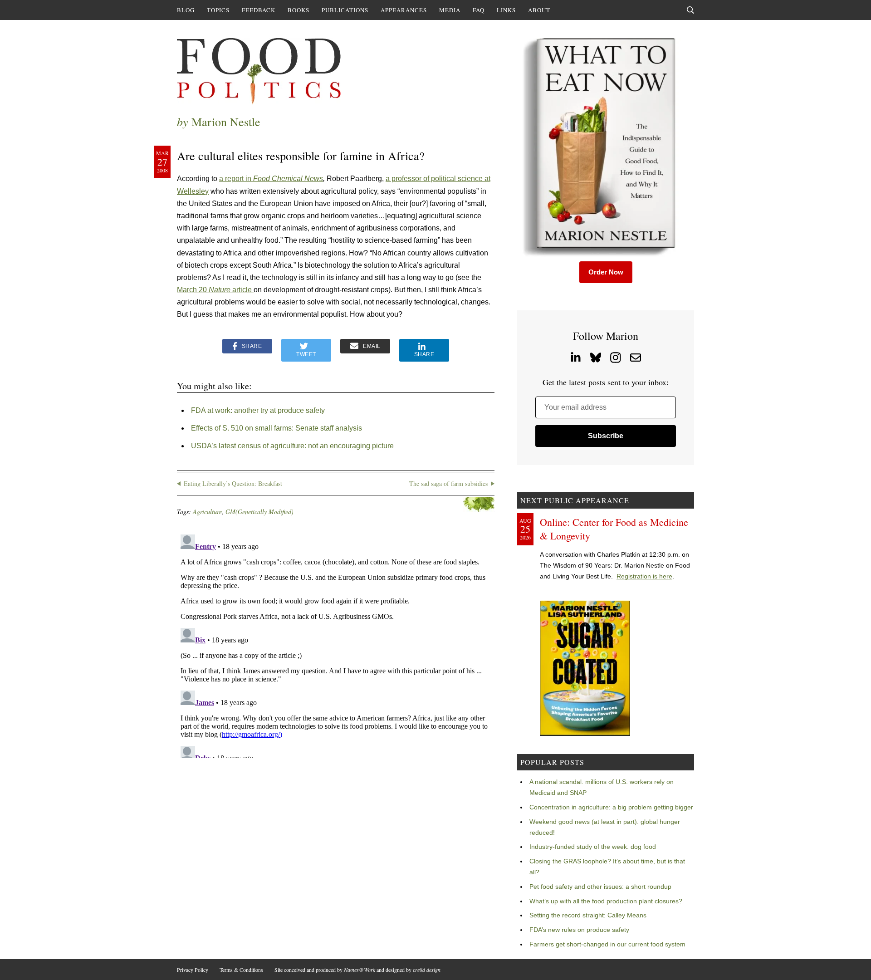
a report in (236, 178)
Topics (218, 10)
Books (298, 10)
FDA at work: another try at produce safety (258, 410)
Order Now (605, 272)
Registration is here (644, 576)
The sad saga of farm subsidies (448, 483)
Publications (345, 10)
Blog (186, 10)
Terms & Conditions (241, 969)
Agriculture (207, 511)
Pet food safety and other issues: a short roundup (600, 886)
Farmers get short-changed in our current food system (607, 944)
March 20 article (215, 290)
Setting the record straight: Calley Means (587, 915)
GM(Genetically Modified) (259, 511)
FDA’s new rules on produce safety (579, 929)
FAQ (478, 10)
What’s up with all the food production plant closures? (605, 901)
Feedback (258, 10)
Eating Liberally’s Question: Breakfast (233, 483)
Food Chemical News (288, 178)
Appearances (404, 10)
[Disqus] (335, 644)
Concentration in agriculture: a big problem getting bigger (611, 807)
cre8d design (426, 969)
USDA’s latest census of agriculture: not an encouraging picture (292, 446)
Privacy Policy (192, 969)
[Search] (690, 10)
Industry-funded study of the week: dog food (592, 846)
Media (449, 10)
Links (506, 10)
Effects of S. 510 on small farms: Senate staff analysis (276, 428)
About (539, 10)
